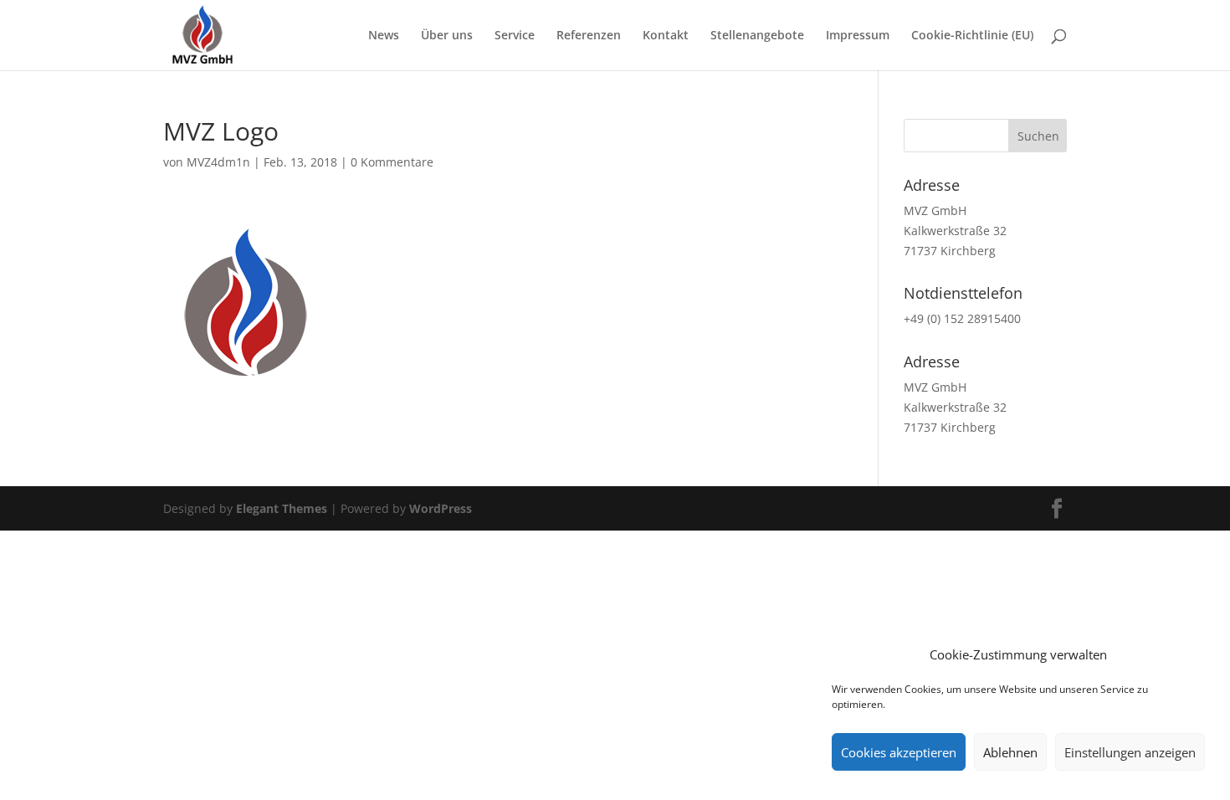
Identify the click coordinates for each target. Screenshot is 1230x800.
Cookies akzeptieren (898, 752)
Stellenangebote (757, 36)
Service (515, 36)
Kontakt (666, 36)
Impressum (857, 36)
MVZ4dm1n (218, 162)
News (383, 36)
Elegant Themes (281, 508)
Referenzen (588, 36)
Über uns (447, 36)
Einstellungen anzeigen (1130, 752)
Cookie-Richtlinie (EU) (972, 36)
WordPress (440, 508)
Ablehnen (1010, 752)
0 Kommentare (392, 162)
